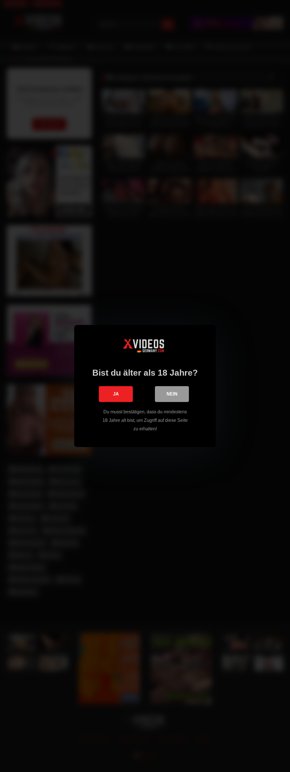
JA (116, 394)
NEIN (172, 394)
